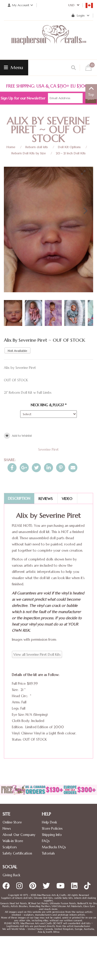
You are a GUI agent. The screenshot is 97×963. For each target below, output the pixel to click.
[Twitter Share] (36, 467)
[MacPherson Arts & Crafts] (48, 40)
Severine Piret (48, 449)
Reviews (46, 498)
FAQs (46, 841)
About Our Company (19, 835)
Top (91, 94)
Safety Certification (17, 853)
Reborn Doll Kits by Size (28, 153)
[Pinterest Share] (60, 467)
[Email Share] (72, 467)
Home (10, 147)
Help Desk (49, 822)
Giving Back (11, 875)
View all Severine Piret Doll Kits (37, 654)
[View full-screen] (85, 172)
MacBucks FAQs (54, 847)
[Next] (85, 210)
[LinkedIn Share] (48, 467)
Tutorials (48, 853)
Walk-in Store (13, 841)
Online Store (12, 822)
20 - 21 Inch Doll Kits (71, 153)
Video (67, 498)
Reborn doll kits (36, 147)
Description (19, 498)
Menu (16, 67)
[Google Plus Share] (24, 467)
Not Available (17, 351)
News (7, 828)
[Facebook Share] (12, 467)
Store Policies (52, 828)
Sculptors (10, 847)
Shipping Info (52, 835)
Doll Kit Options (69, 147)
